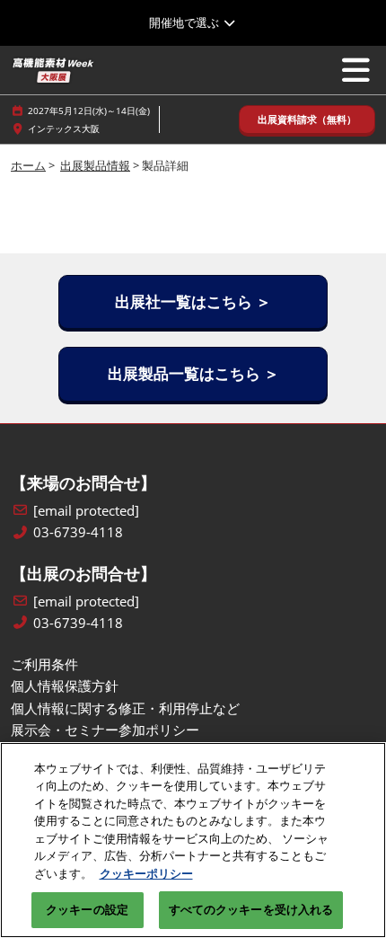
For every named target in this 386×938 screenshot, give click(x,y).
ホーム (28, 165)
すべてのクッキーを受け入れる (251, 909)
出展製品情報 (95, 165)
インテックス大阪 (64, 128)
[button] (307, 120)
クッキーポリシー (146, 873)
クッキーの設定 (87, 909)
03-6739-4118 (78, 532)
